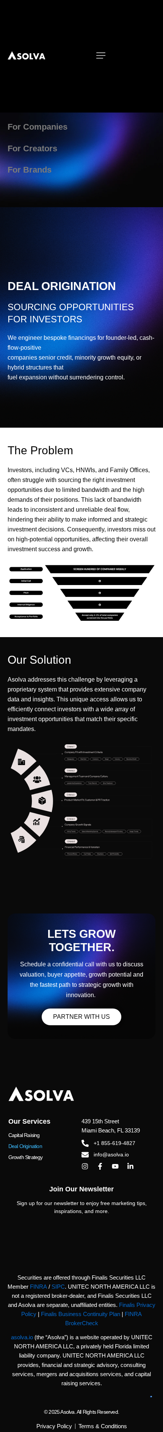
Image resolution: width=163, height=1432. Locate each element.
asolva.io (22, 1337)
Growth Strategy (25, 1157)
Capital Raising (24, 1135)
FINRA (38, 1287)
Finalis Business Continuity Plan (80, 1314)
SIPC (58, 1287)
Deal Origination (25, 1146)
